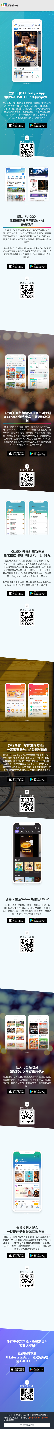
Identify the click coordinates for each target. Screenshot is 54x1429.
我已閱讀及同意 (27, 1424)
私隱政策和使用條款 (38, 1417)
